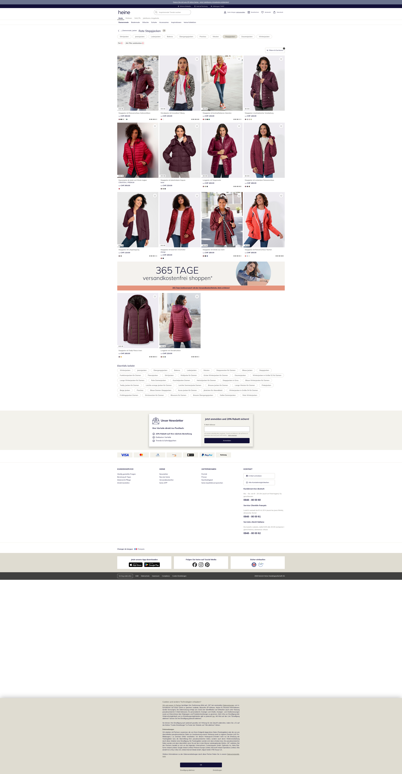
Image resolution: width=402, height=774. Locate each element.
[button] (118, 30)
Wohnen (128, 18)
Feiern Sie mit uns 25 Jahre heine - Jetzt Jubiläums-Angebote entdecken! (201, 2)
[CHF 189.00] (264, 150)
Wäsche (145, 22)
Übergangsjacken (186, 36)
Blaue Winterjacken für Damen (257, 380)
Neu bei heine (164, 477)
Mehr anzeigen (232, 435)
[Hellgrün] (251, 119)
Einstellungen (217, 770)
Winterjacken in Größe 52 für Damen (267, 375)
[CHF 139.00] (222, 83)
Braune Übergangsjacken (203, 395)
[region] (201, 736)
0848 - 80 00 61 (252, 516)
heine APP (163, 483)
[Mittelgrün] (209, 119)
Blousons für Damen (178, 395)
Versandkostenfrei (166, 480)
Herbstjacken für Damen (206, 380)
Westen (216, 36)
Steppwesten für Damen (225, 370)
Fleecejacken (153, 375)
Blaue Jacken (247, 370)
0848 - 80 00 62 (252, 533)
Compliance (166, 576)
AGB (137, 576)
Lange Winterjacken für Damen (132, 380)
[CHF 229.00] (180, 83)
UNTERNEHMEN (208, 469)
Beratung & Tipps (124, 477)
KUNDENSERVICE (125, 469)
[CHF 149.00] (264, 83)
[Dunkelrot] (119, 119)
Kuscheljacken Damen (181, 380)
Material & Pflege (124, 480)
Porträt (204, 474)
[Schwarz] (121, 119)
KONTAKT (248, 469)
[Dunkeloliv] (163, 189)
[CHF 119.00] (137, 219)
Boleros (170, 36)
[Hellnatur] (125, 119)
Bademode (135, 22)
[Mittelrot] (161, 119)
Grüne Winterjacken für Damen (216, 375)
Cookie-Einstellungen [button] (179, 576)
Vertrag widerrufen (125, 576)
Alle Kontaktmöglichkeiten (259, 482)
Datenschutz (145, 576)
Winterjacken (264, 36)
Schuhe (154, 22)
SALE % (137, 18)
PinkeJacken (266, 385)
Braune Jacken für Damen (218, 385)
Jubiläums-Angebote (151, 18)
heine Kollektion (190, 22)
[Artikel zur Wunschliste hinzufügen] (155, 59)
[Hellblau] (247, 256)
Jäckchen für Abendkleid (213, 390)
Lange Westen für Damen (245, 385)
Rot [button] (119, 43)
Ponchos (203, 36)
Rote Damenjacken (158, 380)
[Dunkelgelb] (121, 357)
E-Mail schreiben (254, 476)
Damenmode (124, 22)
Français (141, 549)
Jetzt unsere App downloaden (144, 559)
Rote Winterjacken (250, 395)
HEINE (162, 469)
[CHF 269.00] (137, 83)
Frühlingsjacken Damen (129, 395)
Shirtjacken (124, 36)
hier (213, 716)
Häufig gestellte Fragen (126, 474)
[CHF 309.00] (137, 150)
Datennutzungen (228, 705)
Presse (204, 477)
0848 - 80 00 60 (252, 499)
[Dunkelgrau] (121, 256)
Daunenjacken (247, 36)
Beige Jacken (125, 390)
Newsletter (163, 474)
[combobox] (177, 12)
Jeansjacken (139, 36)
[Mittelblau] (207, 256)
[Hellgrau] (247, 119)
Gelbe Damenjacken (228, 395)
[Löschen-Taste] (189, 12)
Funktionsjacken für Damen (130, 375)
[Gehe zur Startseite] (124, 12)
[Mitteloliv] (205, 186)
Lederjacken (155, 36)
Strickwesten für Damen (154, 395)
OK (201, 765)
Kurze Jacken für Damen (187, 390)
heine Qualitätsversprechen (212, 483)
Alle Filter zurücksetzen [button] (134, 43)
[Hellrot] (245, 256)
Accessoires (164, 22)
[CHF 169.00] (222, 150)
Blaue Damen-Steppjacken (160, 390)
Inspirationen (176, 22)
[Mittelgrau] (123, 119)
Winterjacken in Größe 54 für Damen (243, 390)
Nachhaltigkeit (207, 480)
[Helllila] (249, 119)
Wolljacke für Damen (188, 375)
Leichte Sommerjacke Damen (189, 385)
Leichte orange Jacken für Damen (159, 385)
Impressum (155, 576)
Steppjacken (230, 36)
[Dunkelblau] (165, 189)
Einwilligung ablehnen (187, 770)
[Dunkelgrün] (127, 119)
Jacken (134, 31)
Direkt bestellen (123, 483)
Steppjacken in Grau (230, 380)
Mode (121, 18)
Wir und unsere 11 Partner (171, 705)
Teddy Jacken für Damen (129, 385)
